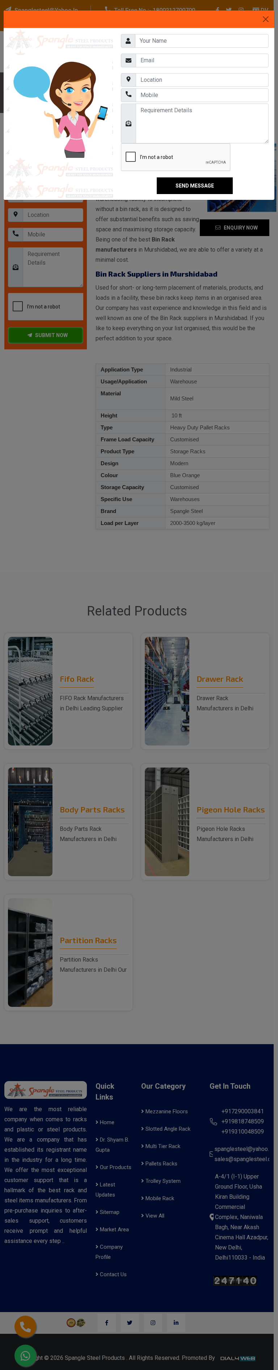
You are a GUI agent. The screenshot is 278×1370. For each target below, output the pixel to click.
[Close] (265, 19)
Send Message (195, 186)
